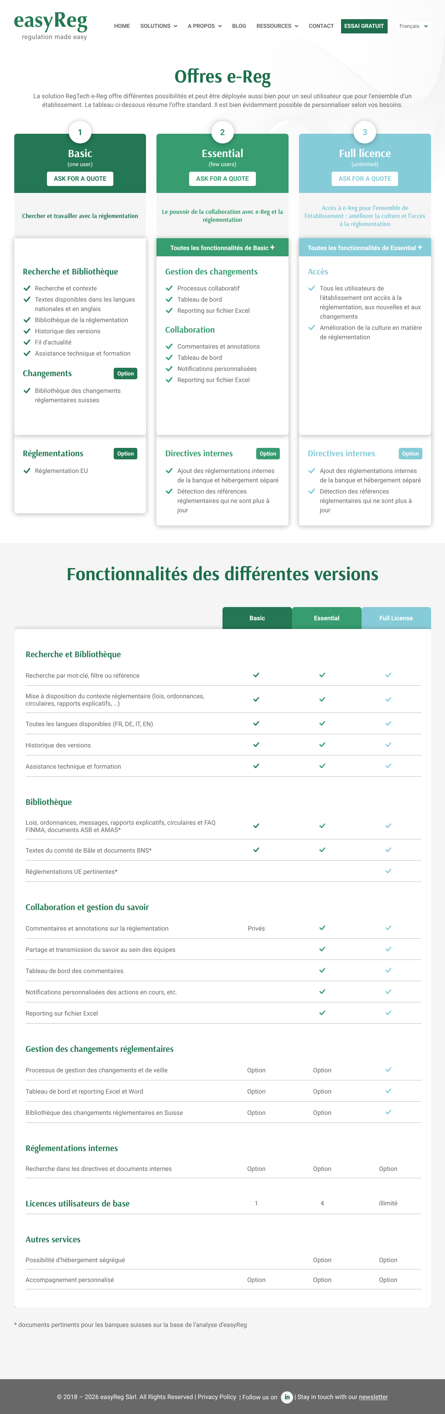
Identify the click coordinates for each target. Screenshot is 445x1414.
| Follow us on (259, 1397)
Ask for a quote (80, 178)
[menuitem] (413, 26)
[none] (413, 26)
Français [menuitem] (410, 26)
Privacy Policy (217, 1397)
